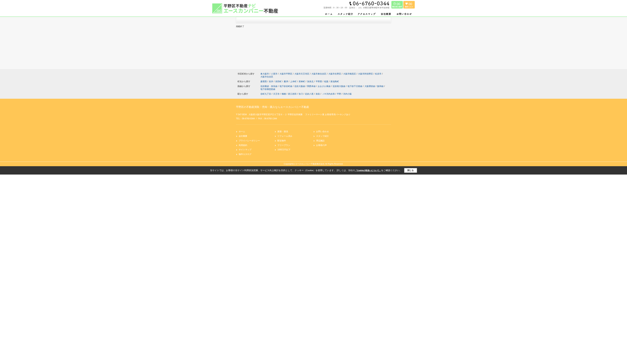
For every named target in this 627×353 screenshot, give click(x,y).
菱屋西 (263, 81)
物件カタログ (245, 154)
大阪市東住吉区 (318, 74)
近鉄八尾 (309, 94)
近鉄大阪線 (300, 86)
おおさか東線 (324, 86)
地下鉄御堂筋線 (267, 89)
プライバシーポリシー (249, 140)
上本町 (293, 81)
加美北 (310, 81)
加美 (318, 94)
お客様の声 (321, 145)
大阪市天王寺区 (301, 74)
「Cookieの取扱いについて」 (368, 170)
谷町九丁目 (265, 94)
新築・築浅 (282, 131)
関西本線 (311, 86)
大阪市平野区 (286, 74)
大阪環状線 (370, 86)
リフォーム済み (284, 136)
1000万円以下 (283, 149)
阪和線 (380, 86)
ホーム (242, 131)
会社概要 (243, 136)
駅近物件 (281, 140)
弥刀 (301, 94)
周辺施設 (320, 140)
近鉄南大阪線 (339, 86)
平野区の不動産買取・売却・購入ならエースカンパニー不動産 (272, 107)
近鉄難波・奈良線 (269, 86)
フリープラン (283, 145)
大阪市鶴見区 (349, 74)
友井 (271, 81)
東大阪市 (264, 74)
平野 (339, 94)
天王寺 (276, 94)
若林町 (302, 81)
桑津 (286, 81)
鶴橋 (284, 94)
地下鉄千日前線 (355, 86)
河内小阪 (347, 94)
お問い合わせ (322, 131)
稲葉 (326, 81)
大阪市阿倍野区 (365, 74)
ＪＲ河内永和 (328, 94)
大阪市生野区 (334, 74)
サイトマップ (245, 149)
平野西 (319, 81)
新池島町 (334, 81)
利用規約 (243, 145)
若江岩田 (292, 94)
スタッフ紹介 (322, 136)
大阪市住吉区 (266, 77)
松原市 (378, 74)
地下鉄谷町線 (286, 86)
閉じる (410, 170)
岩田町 (278, 81)
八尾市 (274, 74)
